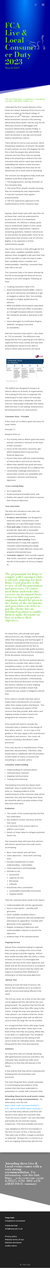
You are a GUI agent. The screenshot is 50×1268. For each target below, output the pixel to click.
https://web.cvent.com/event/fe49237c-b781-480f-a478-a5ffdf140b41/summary (25, 1181)
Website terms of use (14, 1239)
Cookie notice (11, 1245)
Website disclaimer (13, 1242)
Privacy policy (11, 1236)
